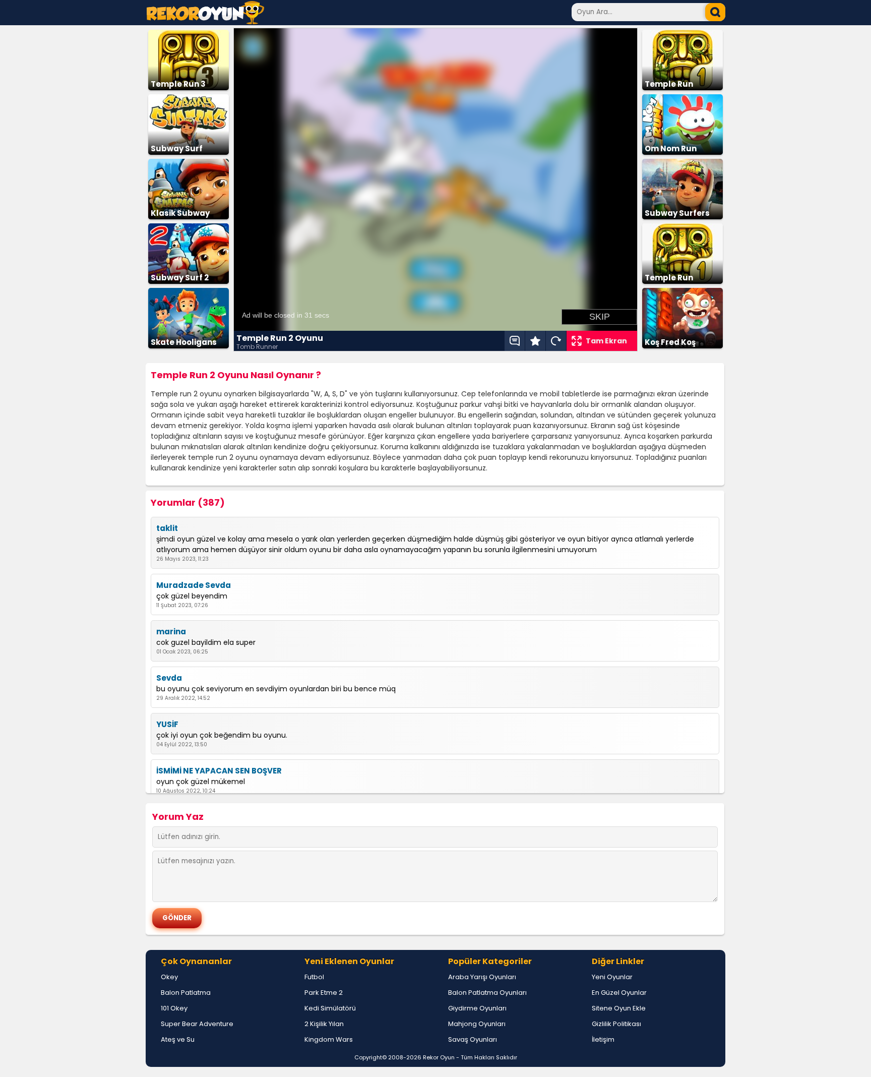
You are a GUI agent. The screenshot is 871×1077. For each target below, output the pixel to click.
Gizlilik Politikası (616, 1024)
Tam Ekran (606, 341)
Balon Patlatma (186, 992)
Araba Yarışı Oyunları (482, 977)
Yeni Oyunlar (612, 977)
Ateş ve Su (178, 1039)
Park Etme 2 (323, 992)
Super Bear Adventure (197, 1024)
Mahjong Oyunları (477, 1024)
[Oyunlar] (205, 21)
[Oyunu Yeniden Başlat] (556, 341)
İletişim (603, 1039)
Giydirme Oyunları (477, 1008)
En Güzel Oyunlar (619, 992)
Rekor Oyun (439, 1057)
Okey (169, 977)
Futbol (314, 977)
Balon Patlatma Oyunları (487, 992)
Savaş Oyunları (472, 1039)
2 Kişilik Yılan (324, 1024)
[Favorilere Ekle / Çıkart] (535, 341)
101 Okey (174, 1008)
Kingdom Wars (328, 1039)
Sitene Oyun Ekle (619, 1008)
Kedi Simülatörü (330, 1008)
